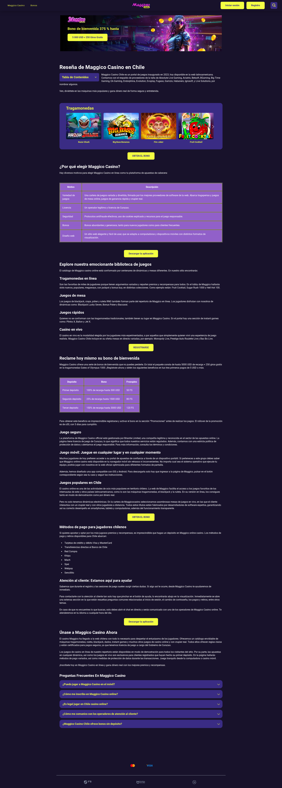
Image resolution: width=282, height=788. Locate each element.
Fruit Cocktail (196, 142)
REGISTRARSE (141, 347)
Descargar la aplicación (141, 253)
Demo (84, 132)
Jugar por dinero (84, 122)
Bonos (34, 5)
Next (213, 128)
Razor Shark (83, 142)
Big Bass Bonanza (121, 142)
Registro (255, 5)
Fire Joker (158, 142)
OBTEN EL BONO (141, 155)
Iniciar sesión (232, 5)
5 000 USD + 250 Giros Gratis (87, 37)
